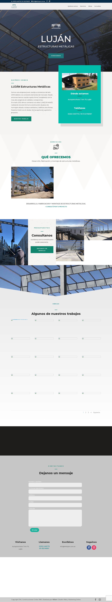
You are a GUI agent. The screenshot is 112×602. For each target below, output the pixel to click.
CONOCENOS (56, 56)
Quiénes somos (73, 6)
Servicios (83, 6)
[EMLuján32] (44, 393)
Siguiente (96, 412)
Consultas (97, 6)
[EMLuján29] (91, 375)
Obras (90, 6)
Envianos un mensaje (42, 250)
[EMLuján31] (20, 375)
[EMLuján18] (44, 339)
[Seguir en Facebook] (89, 547)
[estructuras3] (44, 320)
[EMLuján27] (67, 375)
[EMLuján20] (91, 339)
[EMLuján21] (44, 375)
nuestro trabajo (21, 119)
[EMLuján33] (91, 393)
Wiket (54, 599)
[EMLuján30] (20, 393)
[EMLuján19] (67, 339)
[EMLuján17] (20, 339)
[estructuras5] (20, 319)
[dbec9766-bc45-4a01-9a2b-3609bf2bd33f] (91, 320)
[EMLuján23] (67, 357)
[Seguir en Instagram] (94, 547)
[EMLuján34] (67, 393)
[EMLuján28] (44, 357)
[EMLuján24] (20, 357)
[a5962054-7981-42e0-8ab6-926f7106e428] (67, 320)
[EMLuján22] (91, 357)
